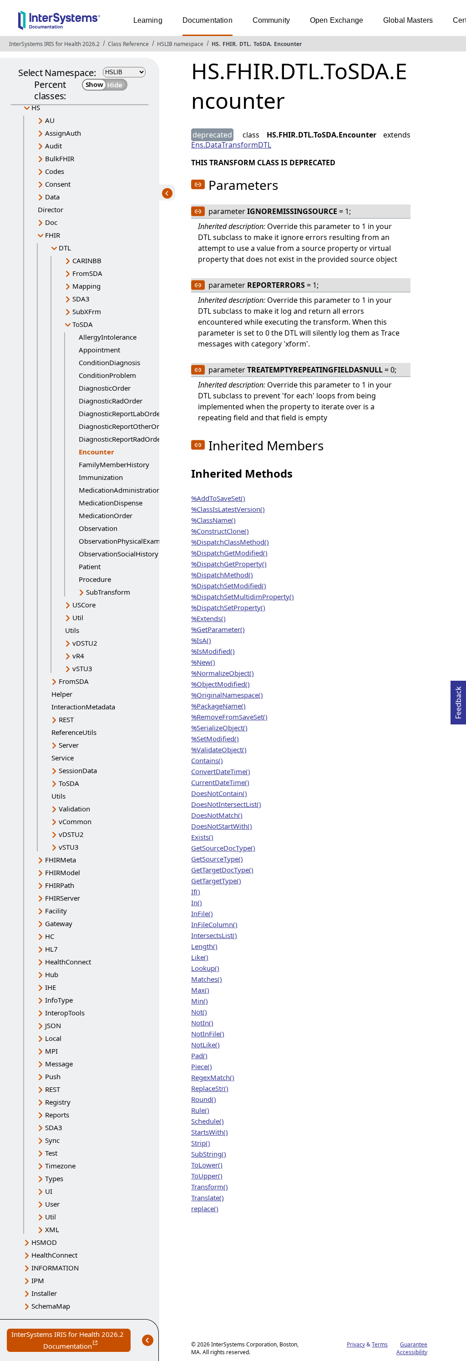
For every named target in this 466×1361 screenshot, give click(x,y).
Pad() (199, 1055)
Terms (380, 1344)
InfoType (59, 999)
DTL (244, 44)
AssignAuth (63, 133)
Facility (56, 910)
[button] (198, 184)
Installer (44, 1293)
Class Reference (128, 44)
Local (53, 1038)
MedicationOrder (105, 515)
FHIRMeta (60, 859)
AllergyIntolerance (108, 337)
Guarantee (413, 1344)
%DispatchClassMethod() (230, 541)
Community (271, 20)
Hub (51, 974)
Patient (90, 566)
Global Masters (408, 20)
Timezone (60, 1165)
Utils (72, 630)
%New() (203, 662)
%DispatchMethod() (222, 574)
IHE (50, 987)
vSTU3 (82, 668)
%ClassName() (213, 520)
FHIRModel (62, 872)
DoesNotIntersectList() (226, 804)
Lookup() (205, 968)
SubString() (208, 1153)
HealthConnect (68, 961)
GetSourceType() (217, 858)
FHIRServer (62, 897)
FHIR (229, 44)
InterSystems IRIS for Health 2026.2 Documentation (71, 1341)
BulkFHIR (59, 158)
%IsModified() (213, 651)
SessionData (78, 770)
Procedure (95, 579)
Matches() (206, 979)
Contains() (207, 760)
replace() (204, 1208)
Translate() (207, 1197)
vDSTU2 (84, 642)
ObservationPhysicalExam (119, 540)
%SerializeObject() (219, 727)
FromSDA (87, 273)
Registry (58, 1101)
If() (195, 891)
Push (53, 1076)
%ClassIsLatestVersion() (228, 509)
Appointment (99, 349)
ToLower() (207, 1164)
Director (50, 209)
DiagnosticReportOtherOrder (124, 426)
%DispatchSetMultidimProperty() (242, 596)
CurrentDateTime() (220, 782)
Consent (58, 184)
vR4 (78, 655)
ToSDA (261, 44)
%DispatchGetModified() (229, 552)
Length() (204, 946)
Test (51, 1152)
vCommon (75, 821)
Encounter (288, 44)
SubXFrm (86, 311)
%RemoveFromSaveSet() (229, 716)
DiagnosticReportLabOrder (121, 413)
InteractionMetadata (83, 706)
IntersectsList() (214, 935)
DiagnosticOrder (105, 387)
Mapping (86, 286)
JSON (53, 1025)
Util (77, 617)
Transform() (209, 1186)
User (52, 1203)
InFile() (202, 913)
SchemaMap (50, 1305)
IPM (37, 1280)
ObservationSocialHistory (118, 553)
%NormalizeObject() (222, 673)
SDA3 (81, 298)
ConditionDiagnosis (109, 362)
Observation (98, 528)
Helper (61, 693)
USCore (84, 604)
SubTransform (108, 591)
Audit (53, 145)
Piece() (201, 1066)
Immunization (101, 477)
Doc (51, 222)
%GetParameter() (218, 629)
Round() (203, 1099)
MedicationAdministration (120, 489)
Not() (199, 1011)
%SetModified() (215, 738)
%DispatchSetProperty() (228, 607)
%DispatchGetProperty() (229, 563)
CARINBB (86, 260)
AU (50, 120)
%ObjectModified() (220, 683)
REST (66, 719)
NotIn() (202, 1022)
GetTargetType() (216, 880)
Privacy (356, 1344)
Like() (199, 957)
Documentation (207, 20)
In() (196, 902)
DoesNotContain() (219, 793)
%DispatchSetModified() (228, 585)
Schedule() (207, 1121)
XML (52, 1229)
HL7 (51, 948)
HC (49, 936)
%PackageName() (218, 705)
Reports (57, 1114)
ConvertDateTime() (220, 771)
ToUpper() (207, 1175)
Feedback (458, 700)
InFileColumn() (214, 924)
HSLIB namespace (180, 44)
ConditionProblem (107, 375)
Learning (147, 20)
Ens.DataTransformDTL (231, 145)
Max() (200, 989)
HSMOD (44, 1242)
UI (48, 1191)
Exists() (202, 836)
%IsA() (201, 640)
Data (52, 196)
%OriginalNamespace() (227, 694)
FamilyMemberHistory (114, 464)
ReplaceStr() (209, 1088)
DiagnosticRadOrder (110, 400)
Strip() (200, 1142)
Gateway (58, 923)
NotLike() (205, 1044)
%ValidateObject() (219, 749)
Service (62, 757)
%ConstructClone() (220, 530)
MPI (51, 1050)
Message (59, 1063)
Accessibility (411, 1352)
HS (215, 44)
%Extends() (208, 618)
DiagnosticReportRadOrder (121, 438)
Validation (74, 808)
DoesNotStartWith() (221, 826)
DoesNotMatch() (217, 815)
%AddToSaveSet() (218, 498)
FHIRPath (59, 885)
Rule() (200, 1110)
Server (69, 744)
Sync (52, 1140)
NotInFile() (207, 1033)
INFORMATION (55, 1267)
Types (54, 1178)
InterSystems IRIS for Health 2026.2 (54, 44)
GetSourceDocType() (223, 847)
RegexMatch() (212, 1077)
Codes (54, 171)
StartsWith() (209, 1132)
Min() (199, 1000)
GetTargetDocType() (222, 869)
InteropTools (65, 1012)
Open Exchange (336, 20)
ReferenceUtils (73, 732)
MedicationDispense (110, 502)
